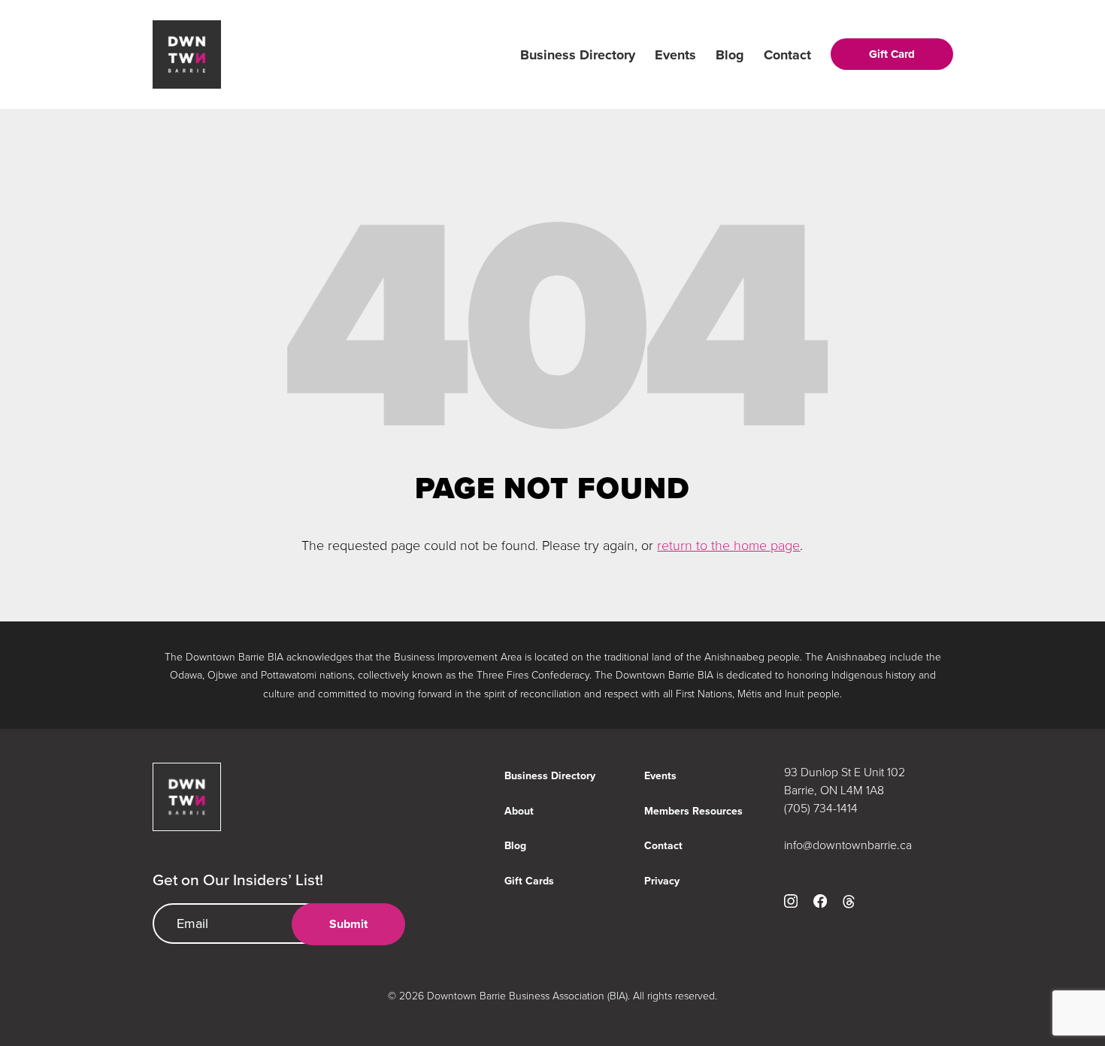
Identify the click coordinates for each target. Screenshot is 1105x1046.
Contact (787, 55)
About (519, 811)
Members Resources (693, 811)
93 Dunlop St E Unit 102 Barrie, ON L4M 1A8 (844, 780)
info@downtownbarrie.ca (848, 844)
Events (675, 55)
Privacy (662, 881)
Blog (730, 55)
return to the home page (728, 545)
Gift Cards (529, 881)
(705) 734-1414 (821, 808)
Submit (348, 924)
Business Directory (577, 55)
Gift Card (892, 54)
